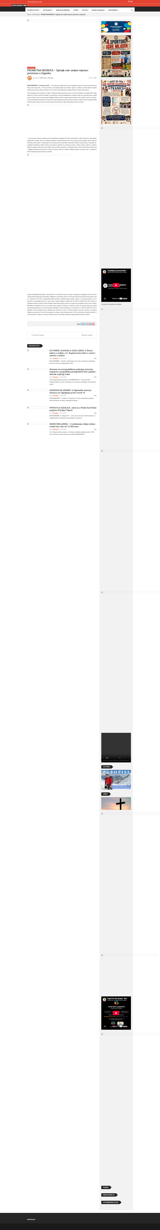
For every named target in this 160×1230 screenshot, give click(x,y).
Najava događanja (98, 10)
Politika (85, 10)
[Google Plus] (87, 324)
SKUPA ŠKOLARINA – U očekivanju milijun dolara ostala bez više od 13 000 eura (72, 425)
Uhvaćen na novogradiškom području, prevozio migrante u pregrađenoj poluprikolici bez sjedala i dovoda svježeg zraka (72, 372)
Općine (75, 10)
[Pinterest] (93, 324)
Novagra (50, 78)
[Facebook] (128, 1)
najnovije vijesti (33, 10)
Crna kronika (112, 10)
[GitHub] (130, 1)
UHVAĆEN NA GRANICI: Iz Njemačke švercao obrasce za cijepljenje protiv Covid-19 (70, 391)
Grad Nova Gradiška (62, 10)
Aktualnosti (47, 10)
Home (29, 14)
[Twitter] (132, 1)
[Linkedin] (90, 324)
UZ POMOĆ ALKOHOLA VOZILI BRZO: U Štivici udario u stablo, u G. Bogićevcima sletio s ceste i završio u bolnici (72, 353)
